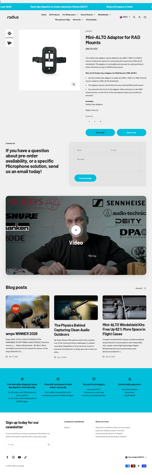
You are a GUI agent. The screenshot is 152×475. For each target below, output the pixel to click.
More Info (77, 19)
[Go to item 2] (9, 43)
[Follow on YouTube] (19, 457)
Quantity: (89, 116)
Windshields (103, 14)
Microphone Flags (62, 19)
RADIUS (89, 31)
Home (43, 14)
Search (67, 427)
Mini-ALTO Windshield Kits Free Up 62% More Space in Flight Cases (124, 329)
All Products (54, 14)
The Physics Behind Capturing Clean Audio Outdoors (72, 329)
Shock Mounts (87, 14)
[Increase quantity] (100, 121)
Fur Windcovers (69, 14)
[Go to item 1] (9, 34)
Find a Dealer (91, 19)
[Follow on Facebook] (7, 457)
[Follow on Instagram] (13, 457)
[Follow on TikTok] (25, 457)
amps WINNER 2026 (22, 333)
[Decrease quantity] (89, 121)
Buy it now (131, 132)
